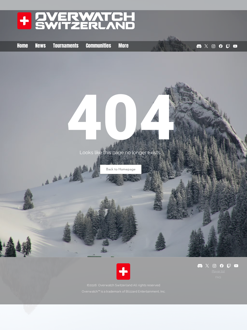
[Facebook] (220, 46)
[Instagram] (213, 46)
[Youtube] (235, 46)
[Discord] (199, 46)
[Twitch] (228, 46)
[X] (206, 46)
